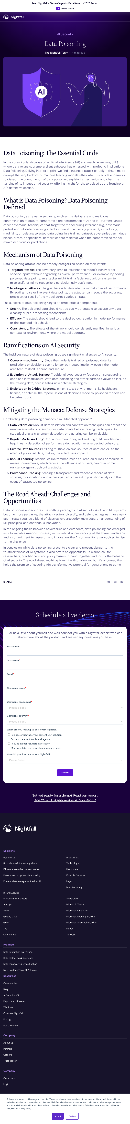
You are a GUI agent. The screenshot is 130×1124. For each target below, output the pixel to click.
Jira (5, 928)
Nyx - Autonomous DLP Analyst (20, 970)
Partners (7, 1048)
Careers (7, 1054)
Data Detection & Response (18, 958)
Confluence (9, 934)
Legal (69, 881)
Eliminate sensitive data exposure (21, 869)
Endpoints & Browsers (15, 898)
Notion (69, 928)
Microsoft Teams (75, 904)
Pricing (7, 1019)
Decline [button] (72, 1116)
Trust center (10, 1060)
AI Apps (7, 904)
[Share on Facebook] (122, 582)
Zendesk (70, 934)
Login (6, 1084)
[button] (122, 16)
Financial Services (75, 875)
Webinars (8, 1007)
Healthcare (72, 869)
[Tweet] (115, 582)
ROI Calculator (11, 1025)
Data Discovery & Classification (20, 963)
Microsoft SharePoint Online (81, 922)
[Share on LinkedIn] (108, 582)
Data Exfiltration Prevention (17, 951)
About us (8, 1042)
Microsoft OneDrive (77, 910)
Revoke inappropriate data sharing (21, 875)
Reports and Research (15, 1001)
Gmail (6, 922)
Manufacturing (74, 887)
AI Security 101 (11, 995)
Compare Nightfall (13, 1013)
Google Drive (10, 916)
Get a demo (9, 1078)
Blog (5, 989)
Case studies (10, 983)
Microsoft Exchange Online (80, 916)
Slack (6, 910)
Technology (72, 863)
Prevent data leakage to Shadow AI (22, 881)
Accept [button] (58, 1116)
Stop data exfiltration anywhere (20, 863)
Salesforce (72, 898)
